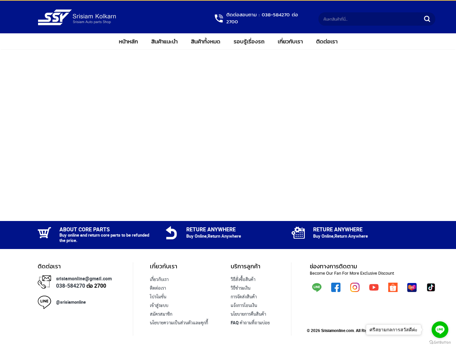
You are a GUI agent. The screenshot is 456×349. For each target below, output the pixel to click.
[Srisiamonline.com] (77, 24)
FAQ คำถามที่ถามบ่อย (250, 323)
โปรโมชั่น (158, 297)
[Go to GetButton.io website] (440, 342)
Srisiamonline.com (337, 330)
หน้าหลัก (128, 41)
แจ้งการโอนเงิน (244, 305)
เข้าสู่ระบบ (159, 305)
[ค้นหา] (427, 19)
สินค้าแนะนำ (164, 41)
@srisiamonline (71, 302)
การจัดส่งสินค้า (244, 297)
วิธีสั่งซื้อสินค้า (243, 279)
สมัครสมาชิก (161, 314)
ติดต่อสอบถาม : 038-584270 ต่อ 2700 (262, 18)
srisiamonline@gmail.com (84, 278)
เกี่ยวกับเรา (290, 41)
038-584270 (70, 285)
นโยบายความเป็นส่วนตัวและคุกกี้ (179, 323)
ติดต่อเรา (326, 41)
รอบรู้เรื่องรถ (249, 41)
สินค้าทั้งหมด (205, 41)
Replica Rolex (163, 331)
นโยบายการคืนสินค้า (248, 314)
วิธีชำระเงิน (240, 288)
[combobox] (370, 19)
